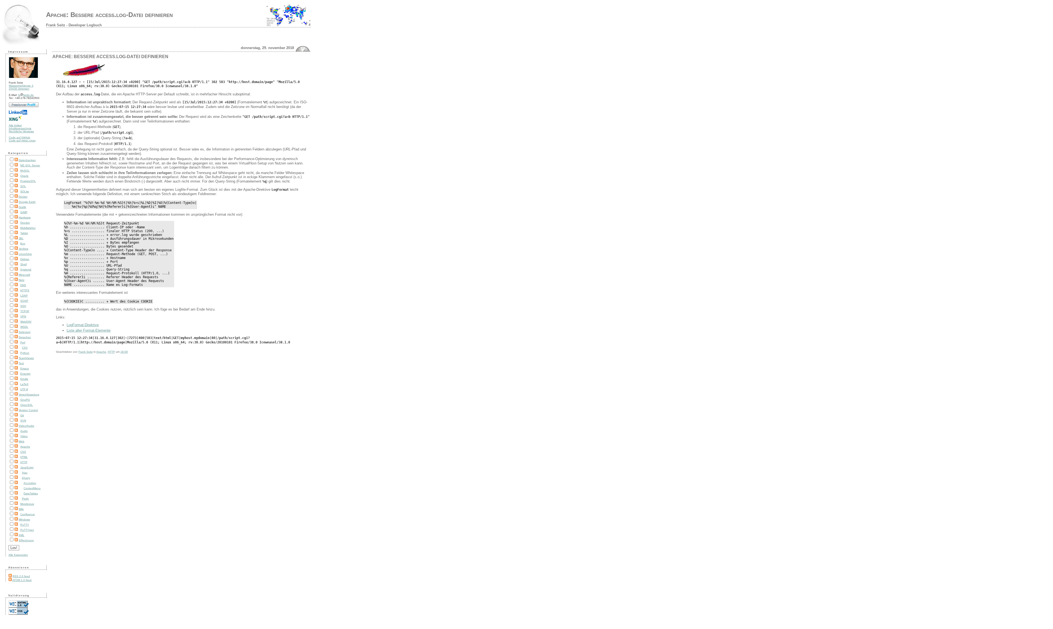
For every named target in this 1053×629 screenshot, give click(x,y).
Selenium (24, 332)
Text (21, 363)
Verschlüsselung (29, 394)
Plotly (25, 498)
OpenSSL (26, 404)
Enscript (25, 373)
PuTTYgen (27, 529)
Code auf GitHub (19, 137)
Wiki (21, 509)
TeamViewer (26, 358)
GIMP (23, 212)
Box (22, 243)
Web (21, 441)
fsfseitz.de (26, 94)
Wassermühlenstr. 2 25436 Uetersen (21, 87)
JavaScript (26, 467)
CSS (23, 451)
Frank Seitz (85, 351)
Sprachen (25, 337)
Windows (24, 519)
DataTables (31, 493)
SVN (23, 420)
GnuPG (25, 399)
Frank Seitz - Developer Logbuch (74, 25)
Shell (23, 264)
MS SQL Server (30, 165)
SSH (23, 306)
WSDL (24, 326)
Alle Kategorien (18, 554)
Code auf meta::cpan (22, 140)
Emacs (24, 368)
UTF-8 (24, 389)
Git (22, 415)
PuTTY (24, 524)
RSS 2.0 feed (21, 576)
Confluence (27, 514)
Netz (21, 279)
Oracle (24, 175)
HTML (24, 457)
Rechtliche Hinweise (21, 131)
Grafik (22, 207)
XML (21, 535)
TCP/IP (24, 311)
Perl (22, 342)
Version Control (28, 410)
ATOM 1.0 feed (22, 580)
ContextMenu (32, 488)
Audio (24, 430)
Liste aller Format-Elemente (89, 330)
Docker (23, 196)
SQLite (24, 191)
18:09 (124, 351)
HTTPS (24, 290)
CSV (25, 347)
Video (24, 436)
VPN (23, 316)
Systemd (25, 269)
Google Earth (27, 201)
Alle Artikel (15, 125)
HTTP (23, 462)
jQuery (26, 477)
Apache (25, 446)
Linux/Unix (25, 253)
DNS (23, 285)
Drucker (25, 222)
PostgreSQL (28, 181)
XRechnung (26, 540)
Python (24, 352)
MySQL (25, 170)
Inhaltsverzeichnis (20, 128)
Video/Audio (26, 425)
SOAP (24, 300)
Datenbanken (27, 160)
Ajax (24, 472)
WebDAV (26, 321)
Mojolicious (27, 503)
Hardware (25, 217)
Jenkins (23, 248)
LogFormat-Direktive (83, 325)
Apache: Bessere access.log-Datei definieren (109, 14)
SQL (23, 186)
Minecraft (24, 274)
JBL (21, 238)
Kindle (24, 378)
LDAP (24, 295)
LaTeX (24, 384)
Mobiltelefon (28, 227)
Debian (24, 259)
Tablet (24, 233)
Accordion (30, 483)
